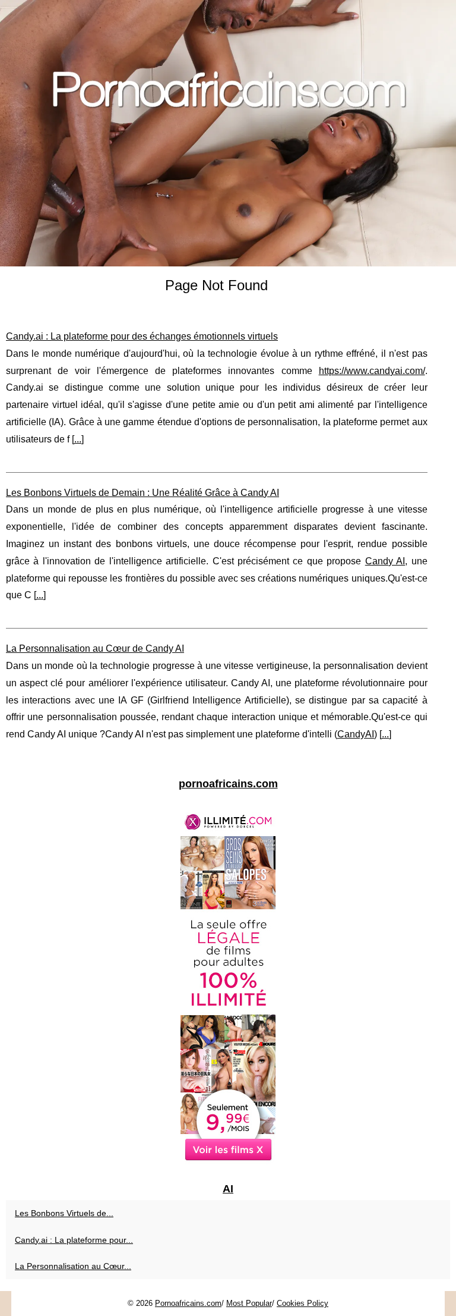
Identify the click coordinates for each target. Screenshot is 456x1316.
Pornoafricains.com (188, 1303)
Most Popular (249, 1303)
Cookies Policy (302, 1303)
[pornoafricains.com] (228, 133)
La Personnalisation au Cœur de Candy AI (95, 648)
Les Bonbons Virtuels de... (64, 1213)
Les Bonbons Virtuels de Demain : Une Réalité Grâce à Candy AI (142, 493)
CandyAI (355, 734)
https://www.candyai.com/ (372, 371)
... (77, 439)
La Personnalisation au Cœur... (73, 1266)
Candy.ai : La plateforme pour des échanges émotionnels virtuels (142, 336)
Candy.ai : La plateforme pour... (74, 1240)
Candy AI (385, 561)
